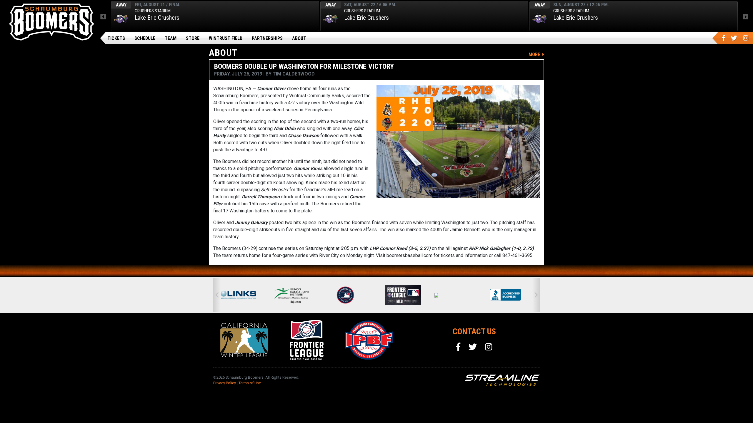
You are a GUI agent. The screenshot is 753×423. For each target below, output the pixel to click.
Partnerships (267, 38)
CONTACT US (474, 331)
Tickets (116, 38)
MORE (535, 54)
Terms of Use (250, 383)
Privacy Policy (224, 383)
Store (192, 38)
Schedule (144, 38)
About (299, 38)
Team (170, 38)
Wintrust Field (225, 38)
